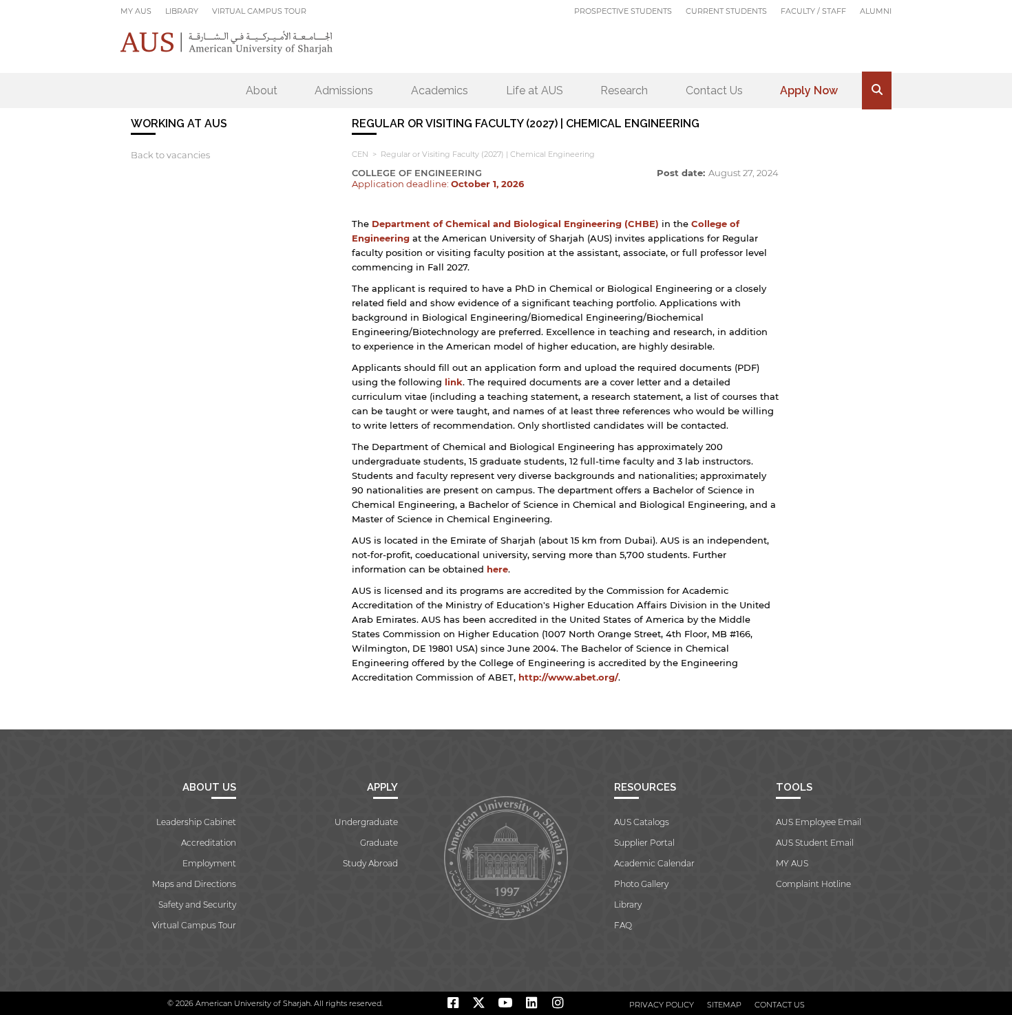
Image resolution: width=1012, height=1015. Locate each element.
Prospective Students (623, 11)
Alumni (876, 11)
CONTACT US (780, 1004)
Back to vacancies (170, 154)
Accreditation (208, 842)
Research (624, 90)
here (497, 569)
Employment (209, 863)
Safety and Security (197, 904)
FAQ (623, 925)
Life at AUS (534, 90)
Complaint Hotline (813, 884)
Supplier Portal (644, 842)
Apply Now (809, 90)
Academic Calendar (654, 863)
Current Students (726, 11)
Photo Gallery (641, 884)
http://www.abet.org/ (568, 677)
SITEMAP (724, 1004)
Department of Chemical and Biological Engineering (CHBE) (515, 223)
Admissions (344, 90)
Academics (439, 90)
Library (181, 11)
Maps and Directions (194, 884)
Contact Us (714, 90)
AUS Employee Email (818, 822)
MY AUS (135, 11)
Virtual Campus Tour (259, 11)
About (261, 90)
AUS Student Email (815, 842)
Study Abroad (370, 863)
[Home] (226, 42)
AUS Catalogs (641, 822)
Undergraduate (366, 822)
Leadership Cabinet (196, 822)
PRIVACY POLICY (661, 1004)
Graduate (379, 842)
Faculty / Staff (813, 11)
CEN (360, 154)
